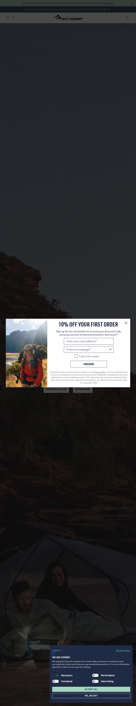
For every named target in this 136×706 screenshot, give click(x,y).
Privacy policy (123, 650)
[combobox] (88, 349)
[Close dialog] (126, 323)
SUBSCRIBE (88, 364)
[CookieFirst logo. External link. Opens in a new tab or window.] (53, 653)
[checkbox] (95, 675)
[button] (58, 650)
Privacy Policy (99, 372)
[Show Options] (110, 349)
